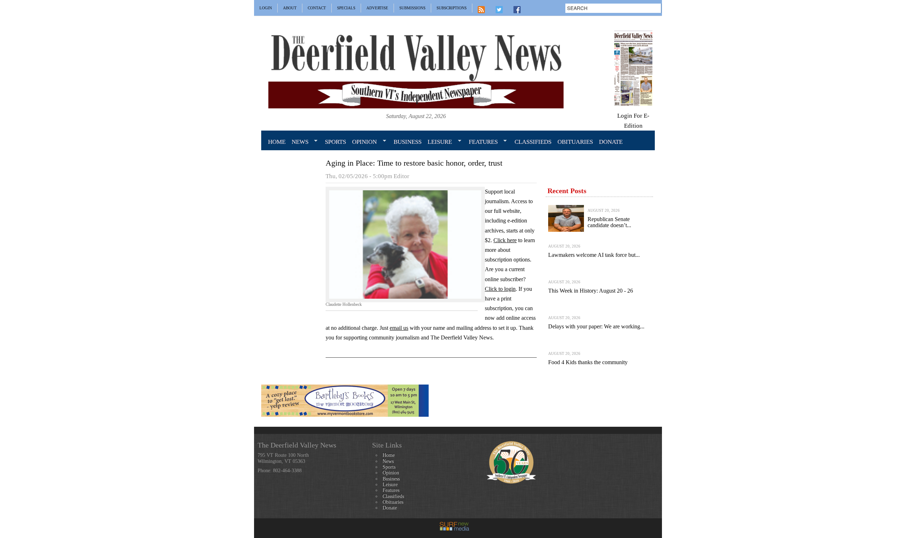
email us (399, 328)
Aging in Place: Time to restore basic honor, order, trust (414, 162)
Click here (505, 240)
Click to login (500, 289)
